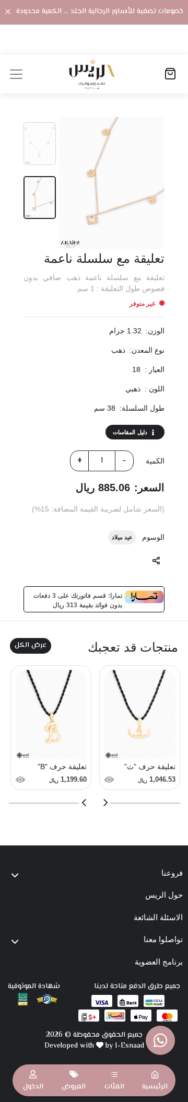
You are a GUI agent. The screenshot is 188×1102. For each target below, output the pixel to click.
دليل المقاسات (130, 432)
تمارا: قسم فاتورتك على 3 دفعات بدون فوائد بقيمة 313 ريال (77, 599)
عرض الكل (30, 645)
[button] (114, 1080)
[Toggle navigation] (16, 74)
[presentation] (105, 802)
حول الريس (164, 894)
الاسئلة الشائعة (158, 917)
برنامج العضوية (159, 961)
